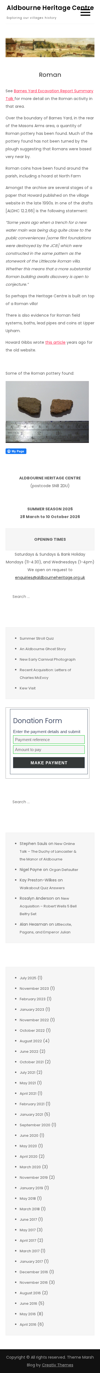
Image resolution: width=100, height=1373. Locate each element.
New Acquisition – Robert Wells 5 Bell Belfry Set (48, 906)
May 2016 (28, 1314)
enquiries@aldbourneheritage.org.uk (50, 577)
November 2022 (34, 1020)
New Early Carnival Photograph (48, 659)
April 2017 (28, 1240)
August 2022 (31, 1041)
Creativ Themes (57, 1365)
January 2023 (32, 1009)
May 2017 (28, 1230)
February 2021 (32, 1104)
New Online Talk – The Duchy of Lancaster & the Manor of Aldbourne (48, 851)
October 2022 (32, 1030)
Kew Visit (28, 688)
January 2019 (31, 1188)
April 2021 (28, 1093)
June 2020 (29, 1135)
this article (55, 342)
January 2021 (31, 1114)
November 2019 (34, 1177)
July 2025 (28, 978)
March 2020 (30, 1167)
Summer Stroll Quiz (37, 638)
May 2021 (28, 1083)
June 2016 (28, 1303)
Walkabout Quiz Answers (42, 888)
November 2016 (34, 1282)
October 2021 (32, 1062)
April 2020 (29, 1156)
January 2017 (31, 1261)
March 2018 (30, 1209)
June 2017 (28, 1219)
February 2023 (33, 999)
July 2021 (27, 1072)
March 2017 (29, 1251)
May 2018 (28, 1198)
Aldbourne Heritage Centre (50, 8)
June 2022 (29, 1051)
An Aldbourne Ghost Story (43, 649)
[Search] (87, 596)
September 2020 (35, 1125)
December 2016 (34, 1272)
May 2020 (28, 1146)
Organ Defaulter (63, 869)
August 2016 (30, 1293)
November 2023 (34, 988)
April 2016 (28, 1324)
